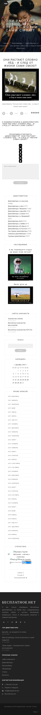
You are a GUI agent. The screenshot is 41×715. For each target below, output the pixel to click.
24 (23, 380)
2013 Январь (13, 447)
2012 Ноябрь (13, 443)
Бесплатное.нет (19, 602)
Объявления (6, 669)
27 (13, 383)
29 (18, 383)
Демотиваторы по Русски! (17, 228)
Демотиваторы (17, 43)
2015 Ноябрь (13, 503)
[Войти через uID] (20, 145)
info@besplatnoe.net (12, 691)
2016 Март (12, 507)
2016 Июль (12, 518)
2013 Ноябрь (13, 471)
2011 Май (11, 408)
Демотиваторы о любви (16, 223)
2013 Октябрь (13, 467)
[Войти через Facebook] (20, 151)
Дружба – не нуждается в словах (14, 632)
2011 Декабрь (13, 428)
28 (16, 383)
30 (21, 383)
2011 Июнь (12, 412)
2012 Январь (13, 432)
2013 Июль (12, 459)
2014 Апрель (13, 491)
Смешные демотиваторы (17, 233)
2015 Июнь (12, 499)
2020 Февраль (13, 538)
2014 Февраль (13, 483)
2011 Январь (13, 400)
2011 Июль (12, 416)
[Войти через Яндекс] (20, 154)
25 (25, 380)
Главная (6, 43)
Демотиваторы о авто (16, 206)
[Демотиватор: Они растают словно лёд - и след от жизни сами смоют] (20, 85)
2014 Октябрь (13, 495)
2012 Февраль (13, 436)
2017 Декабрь (13, 526)
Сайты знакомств (8, 659)
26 (28, 380)
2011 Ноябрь (13, 424)
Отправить (20, 182)
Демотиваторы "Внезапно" (17, 208)
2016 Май (12, 511)
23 (21, 380)
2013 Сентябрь (14, 463)
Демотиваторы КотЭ (15, 221)
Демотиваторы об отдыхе (17, 226)
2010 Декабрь (13, 396)
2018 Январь (13, 530)
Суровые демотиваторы (16, 236)
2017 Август (13, 522)
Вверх (35, 712)
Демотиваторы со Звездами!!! (19, 216)
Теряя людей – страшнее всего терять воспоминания (16, 647)
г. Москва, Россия (11, 684)
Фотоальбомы (7, 665)
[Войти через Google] (20, 158)
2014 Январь (13, 479)
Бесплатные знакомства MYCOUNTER (17, 324)
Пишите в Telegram (11, 687)
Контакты (5, 675)
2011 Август (13, 420)
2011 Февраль (13, 404)
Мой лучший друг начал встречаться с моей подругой (18, 639)
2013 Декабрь (13, 475)
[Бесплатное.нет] (5, 3)
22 (18, 380)
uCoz (35, 706)
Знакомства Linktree (15, 318)
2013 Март (12, 451)
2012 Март (12, 440)
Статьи (4, 672)
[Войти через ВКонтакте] (20, 148)
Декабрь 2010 (20, 365)
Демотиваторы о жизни (16, 213)
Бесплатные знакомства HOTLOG (20, 330)
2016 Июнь (12, 515)
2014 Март (12, 487)
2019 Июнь (12, 534)
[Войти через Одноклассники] (20, 161)
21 (16, 380)
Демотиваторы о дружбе (17, 211)
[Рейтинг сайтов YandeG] (16, 562)
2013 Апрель (13, 455)
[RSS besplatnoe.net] (24, 622)
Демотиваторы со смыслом (18, 201)
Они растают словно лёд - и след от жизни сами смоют (20, 62)
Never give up (20, 284)
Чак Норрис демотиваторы (18, 231)
